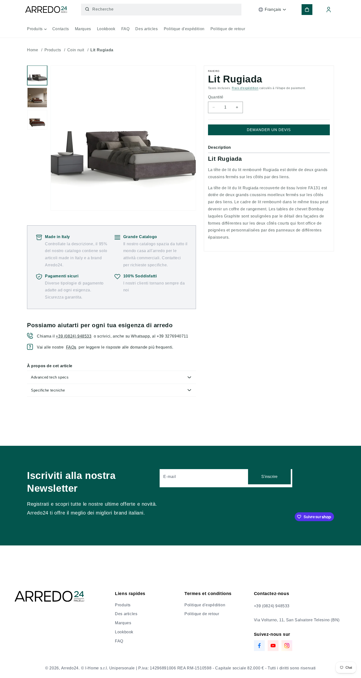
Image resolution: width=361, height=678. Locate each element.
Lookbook (124, 632)
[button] (36, 31)
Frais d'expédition (245, 88)
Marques (123, 623)
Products (52, 50)
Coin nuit (75, 50)
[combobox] (161, 9)
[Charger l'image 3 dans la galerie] (37, 120)
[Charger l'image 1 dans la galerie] (37, 75)
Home (32, 50)
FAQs (71, 347)
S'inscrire (269, 477)
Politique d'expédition (204, 605)
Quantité (215, 97)
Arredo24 (70, 668)
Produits (123, 605)
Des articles (126, 614)
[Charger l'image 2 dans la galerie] (37, 98)
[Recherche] (87, 9)
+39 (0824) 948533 (73, 336)
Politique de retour (201, 614)
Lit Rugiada (101, 50)
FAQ (119, 641)
